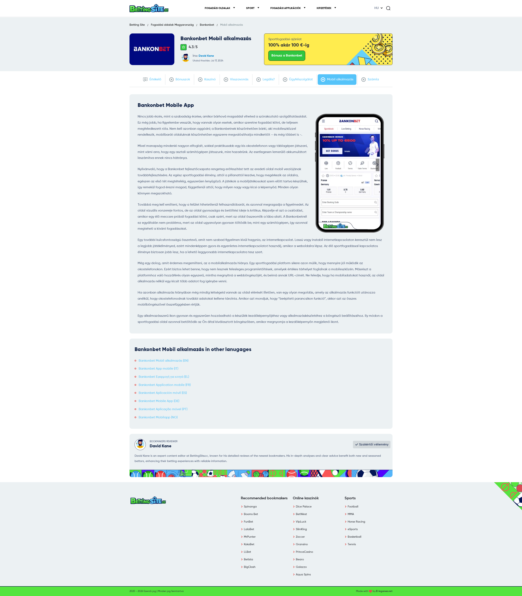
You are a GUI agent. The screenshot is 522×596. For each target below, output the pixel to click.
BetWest (301, 514)
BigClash (249, 567)
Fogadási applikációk (285, 8)
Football (353, 506)
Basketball (354, 536)
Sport (250, 8)
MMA (351, 514)
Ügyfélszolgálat (300, 79)
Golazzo (301, 567)
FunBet (248, 521)
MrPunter (250, 536)
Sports (350, 498)
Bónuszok (182, 79)
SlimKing (301, 529)
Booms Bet (251, 514)
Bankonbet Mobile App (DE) (159, 401)
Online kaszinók (306, 498)
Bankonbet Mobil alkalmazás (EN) (163, 360)
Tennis (352, 544)
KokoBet (249, 544)
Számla (373, 79)
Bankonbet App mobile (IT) (158, 368)
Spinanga (250, 506)
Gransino (302, 544)
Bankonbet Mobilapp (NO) (158, 417)
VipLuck (301, 521)
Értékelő (155, 79)
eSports (353, 529)
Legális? (268, 79)
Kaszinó (209, 79)
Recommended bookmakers (264, 498)
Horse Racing (356, 521)
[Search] (388, 8)
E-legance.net (384, 591)
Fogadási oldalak (218, 8)
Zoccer (300, 536)
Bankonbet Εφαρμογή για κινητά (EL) (164, 377)
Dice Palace (304, 506)
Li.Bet (247, 552)
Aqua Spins (303, 574)
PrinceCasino (304, 552)
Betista (248, 559)
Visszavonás (238, 79)
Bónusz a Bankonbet (286, 55)
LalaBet (249, 529)
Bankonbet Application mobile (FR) (165, 385)
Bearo (300, 559)
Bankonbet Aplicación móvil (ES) (163, 393)
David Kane (206, 55)
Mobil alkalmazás (339, 79)
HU (376, 8)
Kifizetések (324, 8)
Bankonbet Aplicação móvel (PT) (163, 409)
